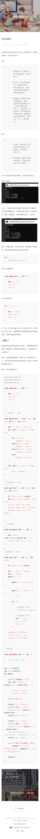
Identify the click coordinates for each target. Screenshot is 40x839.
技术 (15, 45)
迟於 (19, 818)
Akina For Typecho (22, 820)
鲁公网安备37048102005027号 (21, 827)
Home (10, 45)
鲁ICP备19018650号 (20, 824)
